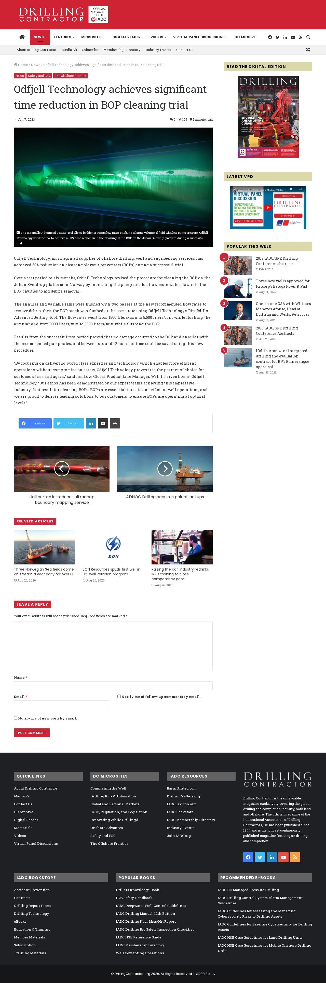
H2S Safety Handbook (134, 897)
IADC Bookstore (180, 812)
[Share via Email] (103, 423)
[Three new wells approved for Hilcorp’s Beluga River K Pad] (238, 288)
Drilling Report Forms (32, 905)
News (39, 37)
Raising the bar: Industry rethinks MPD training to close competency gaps (180, 574)
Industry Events (158, 49)
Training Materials (30, 953)
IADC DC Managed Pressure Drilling (248, 890)
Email (20, 696)
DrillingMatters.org (183, 796)
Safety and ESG (39, 76)
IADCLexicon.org (181, 804)
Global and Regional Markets (114, 804)
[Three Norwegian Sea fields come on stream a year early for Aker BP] (44, 547)
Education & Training (32, 929)
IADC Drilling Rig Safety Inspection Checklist (155, 929)
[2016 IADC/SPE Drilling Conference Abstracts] (238, 335)
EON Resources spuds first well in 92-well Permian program (111, 572)
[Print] (115, 423)
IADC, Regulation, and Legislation (118, 812)
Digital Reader (127, 37)
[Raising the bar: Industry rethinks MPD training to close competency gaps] (182, 547)
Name (20, 677)
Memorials (23, 827)
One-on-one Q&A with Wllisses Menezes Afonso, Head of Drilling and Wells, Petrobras (283, 309)
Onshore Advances (106, 827)
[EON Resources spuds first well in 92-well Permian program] (113, 547)
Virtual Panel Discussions (199, 37)
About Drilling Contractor (37, 49)
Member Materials (29, 937)
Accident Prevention (32, 890)
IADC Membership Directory (191, 820)
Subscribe (90, 49)
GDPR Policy (205, 973)
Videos (157, 37)
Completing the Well (108, 788)
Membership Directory (122, 49)
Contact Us (184, 49)
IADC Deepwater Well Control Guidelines (151, 905)
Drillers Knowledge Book (137, 890)
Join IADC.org (179, 835)
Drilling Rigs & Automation (113, 796)
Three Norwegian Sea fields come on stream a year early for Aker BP (44, 572)
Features (62, 37)
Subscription (25, 945)
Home (22, 64)
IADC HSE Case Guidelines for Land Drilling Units (260, 937)
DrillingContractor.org (132, 973)
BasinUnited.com (182, 788)
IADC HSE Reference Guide (138, 937)
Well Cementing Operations (140, 953)
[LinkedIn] (91, 423)
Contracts (22, 897)
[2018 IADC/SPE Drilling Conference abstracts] (238, 265)
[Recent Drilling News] (268, 156)
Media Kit (69, 49)
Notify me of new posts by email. (47, 718)
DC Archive (245, 37)
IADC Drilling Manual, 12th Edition (145, 913)
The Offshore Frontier (70, 76)
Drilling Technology (31, 913)
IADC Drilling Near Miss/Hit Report (146, 921)
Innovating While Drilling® (114, 820)
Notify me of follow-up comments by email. (160, 696)
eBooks (20, 921)
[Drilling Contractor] (61, 14)
